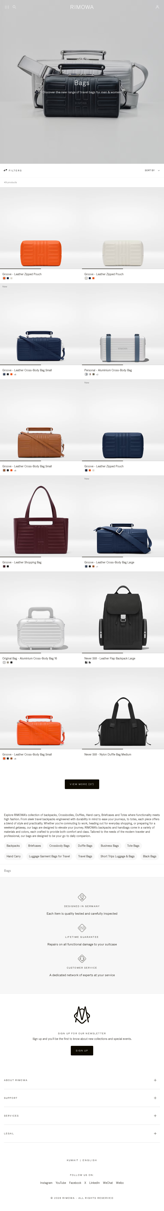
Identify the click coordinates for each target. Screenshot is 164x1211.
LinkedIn (94, 1183)
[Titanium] (93, 374)
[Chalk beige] (11, 278)
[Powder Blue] (86, 374)
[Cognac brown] (4, 470)
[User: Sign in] (157, 7)
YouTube (61, 1183)
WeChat (108, 1182)
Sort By (150, 170)
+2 (97, 374)
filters (15, 170)
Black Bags (149, 856)
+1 (97, 567)
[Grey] (90, 662)
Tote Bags (133, 846)
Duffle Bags (85, 846)
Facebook (75, 1183)
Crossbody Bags (59, 846)
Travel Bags (85, 856)
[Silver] (90, 374)
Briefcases (34, 846)
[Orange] (4, 278)
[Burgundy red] (4, 566)
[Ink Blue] (8, 278)
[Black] (8, 374)
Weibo (120, 1183)
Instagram (46, 1183)
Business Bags (110, 846)
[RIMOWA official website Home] (82, 7)
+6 (15, 374)
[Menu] (7, 7)
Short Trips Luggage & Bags (118, 856)
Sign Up (82, 1050)
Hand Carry (14, 856)
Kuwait (73, 1160)
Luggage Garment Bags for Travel (49, 856)
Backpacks (13, 846)
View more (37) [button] (82, 784)
